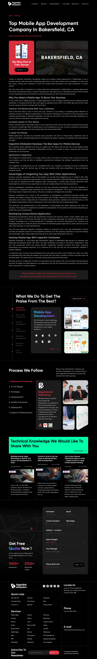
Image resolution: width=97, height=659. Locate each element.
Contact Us (85, 4)
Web (12, 635)
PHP (12, 639)
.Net (28, 628)
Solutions (17, 15)
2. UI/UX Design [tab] (16, 386)
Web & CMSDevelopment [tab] (21, 316)
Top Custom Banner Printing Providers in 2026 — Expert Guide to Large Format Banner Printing (75, 459)
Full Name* (50, 512)
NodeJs (29, 632)
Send (77, 564)
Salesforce (30, 642)
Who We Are (15, 598)
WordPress (14, 642)
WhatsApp (70, 521)
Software (46, 615)
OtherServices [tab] (19, 351)
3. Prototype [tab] (14, 392)
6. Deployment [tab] (15, 407)
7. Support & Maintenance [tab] (20, 412)
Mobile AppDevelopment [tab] (21, 309)
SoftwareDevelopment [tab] (21, 323)
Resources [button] (75, 4)
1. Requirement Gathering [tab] (20, 381)
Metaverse (46, 632)
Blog (44, 601)
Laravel (29, 615)
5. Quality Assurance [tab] (18, 402)
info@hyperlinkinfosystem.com (74, 630)
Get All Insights (79, 451)
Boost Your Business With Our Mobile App (25, 36)
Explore (52, 349)
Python (29, 618)
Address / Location (53, 530)
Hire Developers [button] (54, 4)
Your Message (51, 549)
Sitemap (29, 605)
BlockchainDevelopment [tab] (21, 337)
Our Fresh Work (16, 601)
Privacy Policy (47, 605)
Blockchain (46, 618)
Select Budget (52, 539)
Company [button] (35, 4)
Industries (46, 598)
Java (28, 622)
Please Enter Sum (53, 564)
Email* (68, 512)
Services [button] (43, 4)
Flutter (13, 625)
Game (45, 625)
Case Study (66, 4)
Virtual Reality (47, 642)
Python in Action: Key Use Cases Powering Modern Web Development (48, 458)
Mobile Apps (15, 615)
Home (11, 15)
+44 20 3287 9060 (70, 611)
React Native (15, 628)
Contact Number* (53, 521)
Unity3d (45, 628)
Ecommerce (31, 635)
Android (13, 618)
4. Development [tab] (16, 397)
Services (30, 598)
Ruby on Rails (31, 625)
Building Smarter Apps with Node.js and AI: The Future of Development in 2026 (21, 459)
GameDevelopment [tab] (21, 330)
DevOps (29, 639)
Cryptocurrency (48, 622)
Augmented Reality (49, 639)
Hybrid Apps (15, 632)
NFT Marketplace (48, 635)
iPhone (13, 622)
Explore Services (77, 298)
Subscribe (52, 652)
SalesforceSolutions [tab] (19, 344)
